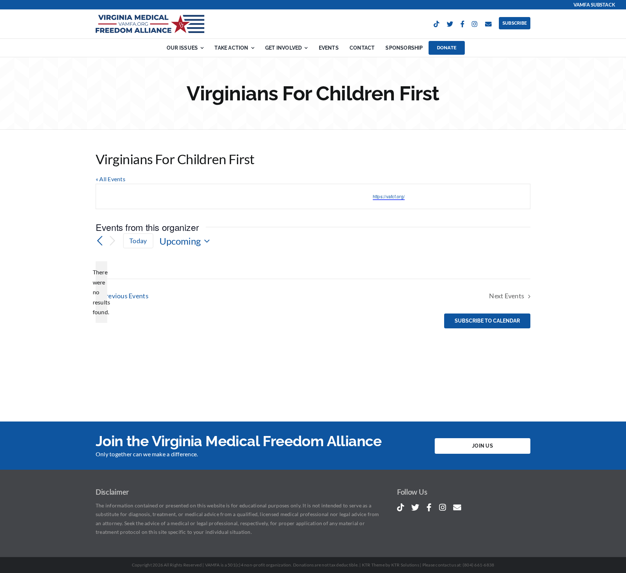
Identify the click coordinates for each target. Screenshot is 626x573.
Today (138, 241)
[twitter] (450, 24)
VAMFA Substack (594, 5)
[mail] (488, 24)
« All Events (110, 178)
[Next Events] (112, 240)
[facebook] (462, 24)
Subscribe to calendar (487, 321)
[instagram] (474, 24)
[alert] (101, 292)
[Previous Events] (100, 241)
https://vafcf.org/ (389, 196)
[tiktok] (436, 24)
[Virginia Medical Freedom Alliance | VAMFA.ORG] (150, 17)
